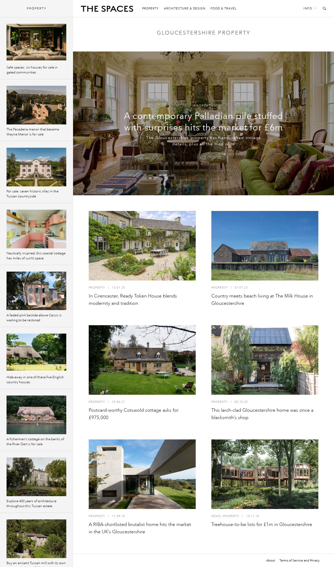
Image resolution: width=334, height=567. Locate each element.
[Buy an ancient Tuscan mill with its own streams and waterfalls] (36, 538)
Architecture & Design (184, 8)
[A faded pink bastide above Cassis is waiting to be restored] (36, 291)
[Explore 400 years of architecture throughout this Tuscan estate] (36, 476)
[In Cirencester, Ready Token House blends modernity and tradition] (142, 245)
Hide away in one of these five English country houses (35, 379)
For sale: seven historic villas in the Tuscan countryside (32, 193)
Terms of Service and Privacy (299, 560)
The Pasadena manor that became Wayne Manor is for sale (33, 131)
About (270, 560)
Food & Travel (224, 8)
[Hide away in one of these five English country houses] (36, 353)
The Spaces (107, 10)
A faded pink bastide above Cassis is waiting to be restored (34, 317)
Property (150, 8)
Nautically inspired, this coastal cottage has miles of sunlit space (36, 255)
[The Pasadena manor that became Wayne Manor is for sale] (36, 105)
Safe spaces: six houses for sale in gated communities (32, 70)
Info (307, 8)
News (216, 516)
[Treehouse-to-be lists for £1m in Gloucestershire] (264, 474)
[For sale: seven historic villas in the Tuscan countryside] (36, 167)
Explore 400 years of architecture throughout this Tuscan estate (31, 503)
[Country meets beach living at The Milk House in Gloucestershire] (264, 245)
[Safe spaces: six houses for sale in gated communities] (36, 43)
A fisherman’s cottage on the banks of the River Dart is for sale (35, 441)
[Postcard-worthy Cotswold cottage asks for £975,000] (142, 360)
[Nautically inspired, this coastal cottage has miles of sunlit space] (36, 229)
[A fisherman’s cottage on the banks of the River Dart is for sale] (36, 415)
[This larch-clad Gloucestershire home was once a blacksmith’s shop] (264, 360)
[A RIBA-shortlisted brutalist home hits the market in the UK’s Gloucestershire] (142, 474)
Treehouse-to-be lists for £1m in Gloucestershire (261, 524)
